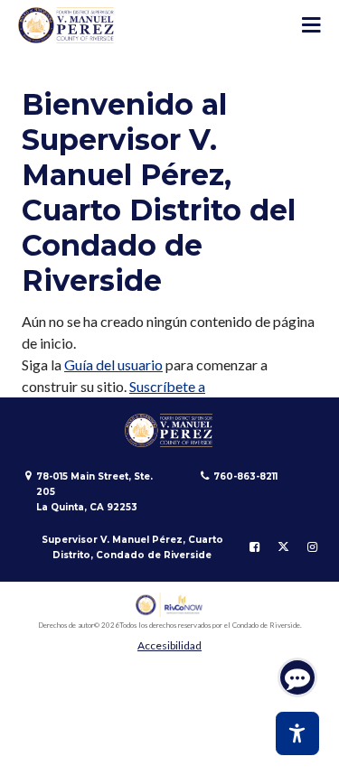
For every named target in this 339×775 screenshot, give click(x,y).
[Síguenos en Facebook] (254, 547)
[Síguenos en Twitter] (283, 547)
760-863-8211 (245, 476)
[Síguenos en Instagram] (312, 547)
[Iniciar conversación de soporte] (297, 677)
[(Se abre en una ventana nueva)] (169, 605)
